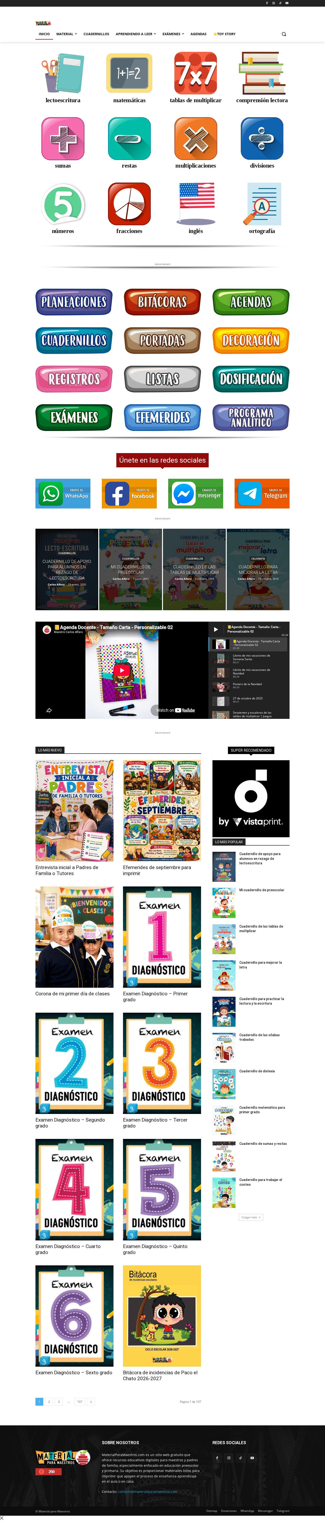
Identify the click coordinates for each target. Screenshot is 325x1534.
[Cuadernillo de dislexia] (224, 1084)
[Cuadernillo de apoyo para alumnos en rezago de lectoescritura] (66, 569)
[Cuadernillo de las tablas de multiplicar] (194, 569)
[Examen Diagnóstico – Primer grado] (162, 937)
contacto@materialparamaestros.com (147, 1491)
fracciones (129, 231)
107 (79, 1402)
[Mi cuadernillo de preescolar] (130, 569)
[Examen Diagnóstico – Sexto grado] (74, 1316)
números (63, 231)
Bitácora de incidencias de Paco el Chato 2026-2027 (160, 1375)
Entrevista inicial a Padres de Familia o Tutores (66, 870)
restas (129, 166)
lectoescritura (63, 100)
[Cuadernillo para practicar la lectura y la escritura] (224, 1012)
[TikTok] (280, 3)
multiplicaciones (195, 166)
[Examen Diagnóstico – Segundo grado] (74, 1063)
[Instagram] (273, 3)
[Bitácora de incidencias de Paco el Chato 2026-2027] (162, 1316)
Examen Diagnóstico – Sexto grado (73, 1372)
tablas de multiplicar (196, 100)
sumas (63, 166)
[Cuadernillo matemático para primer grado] (224, 1120)
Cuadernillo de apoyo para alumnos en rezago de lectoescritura (260, 858)
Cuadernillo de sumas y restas (263, 1144)
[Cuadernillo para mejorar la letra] (258, 569)
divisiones (262, 166)
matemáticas (129, 100)
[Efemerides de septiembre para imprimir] (162, 810)
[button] (284, 34)
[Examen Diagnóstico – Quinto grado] (162, 1189)
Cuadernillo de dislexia (257, 1071)
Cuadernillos (66, 553)
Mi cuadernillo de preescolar (261, 890)
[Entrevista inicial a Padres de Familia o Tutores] (74, 810)
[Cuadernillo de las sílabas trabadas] (224, 1048)
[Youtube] (287, 3)
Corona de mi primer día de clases (72, 994)
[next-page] (91, 1402)
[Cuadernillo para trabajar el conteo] (224, 1193)
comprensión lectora (262, 100)
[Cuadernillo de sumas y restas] (224, 1156)
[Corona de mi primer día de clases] (74, 937)
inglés (196, 231)
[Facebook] (267, 3)
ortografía (262, 231)
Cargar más (249, 1217)
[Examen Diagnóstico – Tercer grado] (162, 1063)
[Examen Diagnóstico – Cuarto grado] (74, 1189)
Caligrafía (258, 558)
